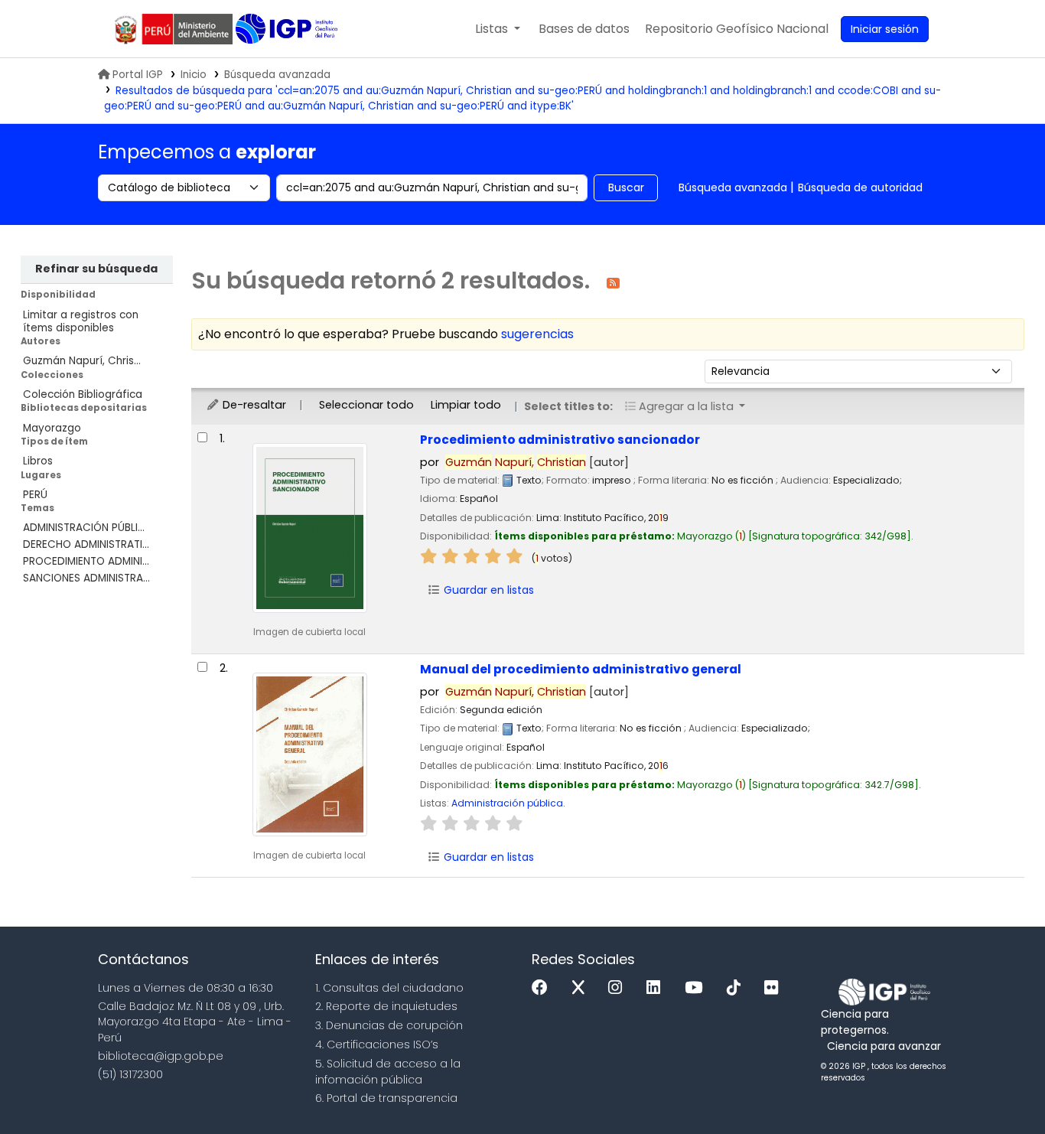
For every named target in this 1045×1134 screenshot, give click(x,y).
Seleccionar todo (366, 404)
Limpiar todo (466, 404)
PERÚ (35, 494)
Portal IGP (137, 74)
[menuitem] (737, 29)
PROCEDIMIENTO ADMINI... (86, 561)
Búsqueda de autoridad (860, 187)
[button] (497, 29)
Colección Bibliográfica (82, 394)
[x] (582, 988)
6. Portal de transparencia (386, 1098)
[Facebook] (543, 988)
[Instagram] (619, 988)
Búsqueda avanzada (277, 74)
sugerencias (537, 334)
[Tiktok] (737, 988)
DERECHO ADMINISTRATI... (86, 544)
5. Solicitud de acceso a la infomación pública (388, 1071)
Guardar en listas (487, 590)
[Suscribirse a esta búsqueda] (613, 282)
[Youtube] (697, 988)
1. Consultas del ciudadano (389, 988)
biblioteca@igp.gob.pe (160, 1056)
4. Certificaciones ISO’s (376, 1044)
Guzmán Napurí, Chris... (82, 361)
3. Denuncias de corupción (389, 1025)
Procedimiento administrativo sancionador (560, 440)
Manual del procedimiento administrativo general (580, 669)
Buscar (626, 187)
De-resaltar (253, 404)
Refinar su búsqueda (96, 268)
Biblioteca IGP (288, 29)
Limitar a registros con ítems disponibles (80, 321)
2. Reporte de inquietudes (386, 1006)
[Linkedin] (657, 988)
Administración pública (507, 803)
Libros (38, 461)
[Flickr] (775, 988)
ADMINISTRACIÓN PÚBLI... (84, 527)
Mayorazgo (52, 428)
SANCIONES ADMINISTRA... (86, 578)
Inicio (194, 74)
